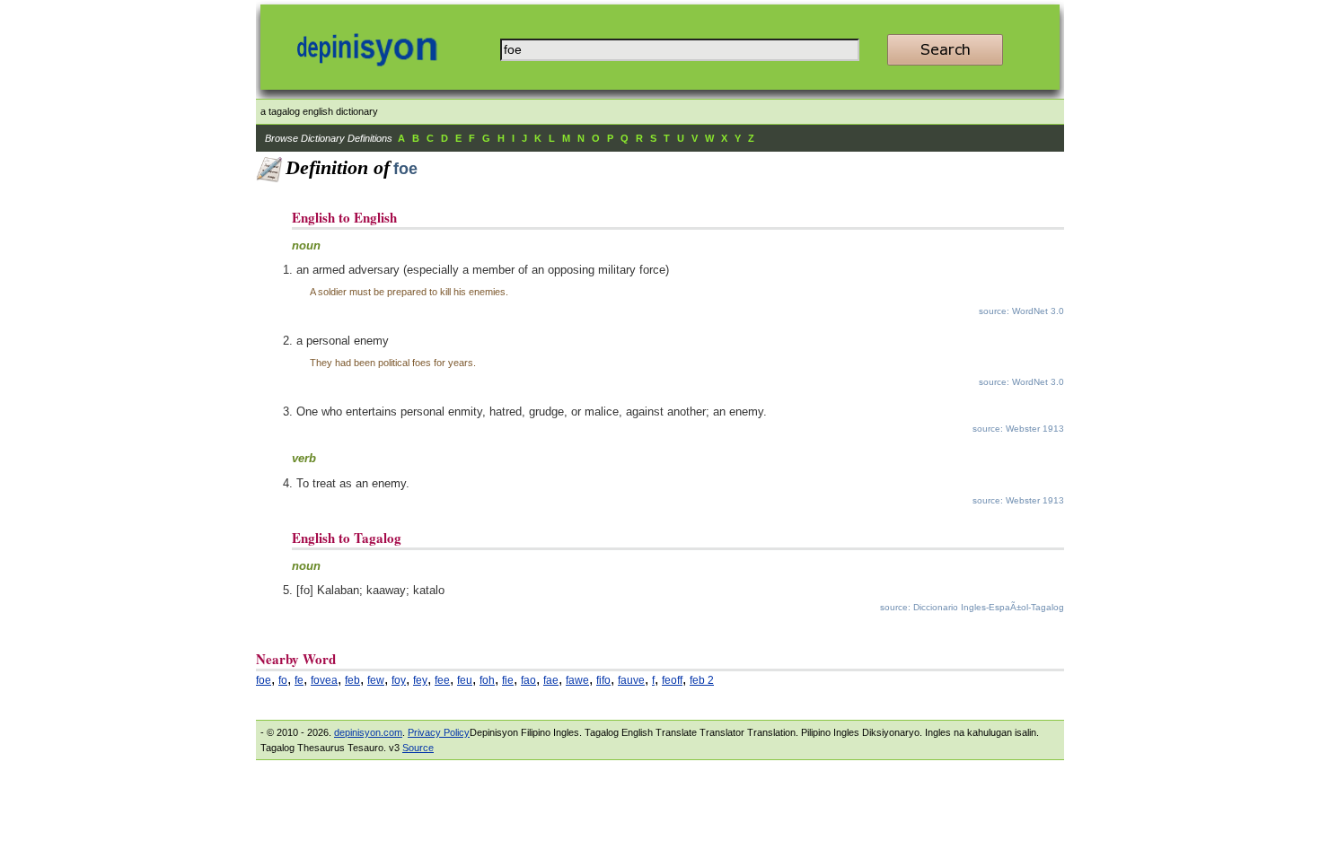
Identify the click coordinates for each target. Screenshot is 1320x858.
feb (352, 680)
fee (442, 680)
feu (464, 680)
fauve (631, 680)
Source (418, 747)
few (375, 680)
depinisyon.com (368, 732)
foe (263, 680)
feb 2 (702, 680)
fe (299, 680)
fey (420, 680)
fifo (603, 680)
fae (551, 680)
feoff (672, 680)
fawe (577, 680)
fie (508, 680)
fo (282, 680)
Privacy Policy (439, 732)
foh (487, 680)
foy (399, 680)
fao (528, 680)
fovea (324, 680)
